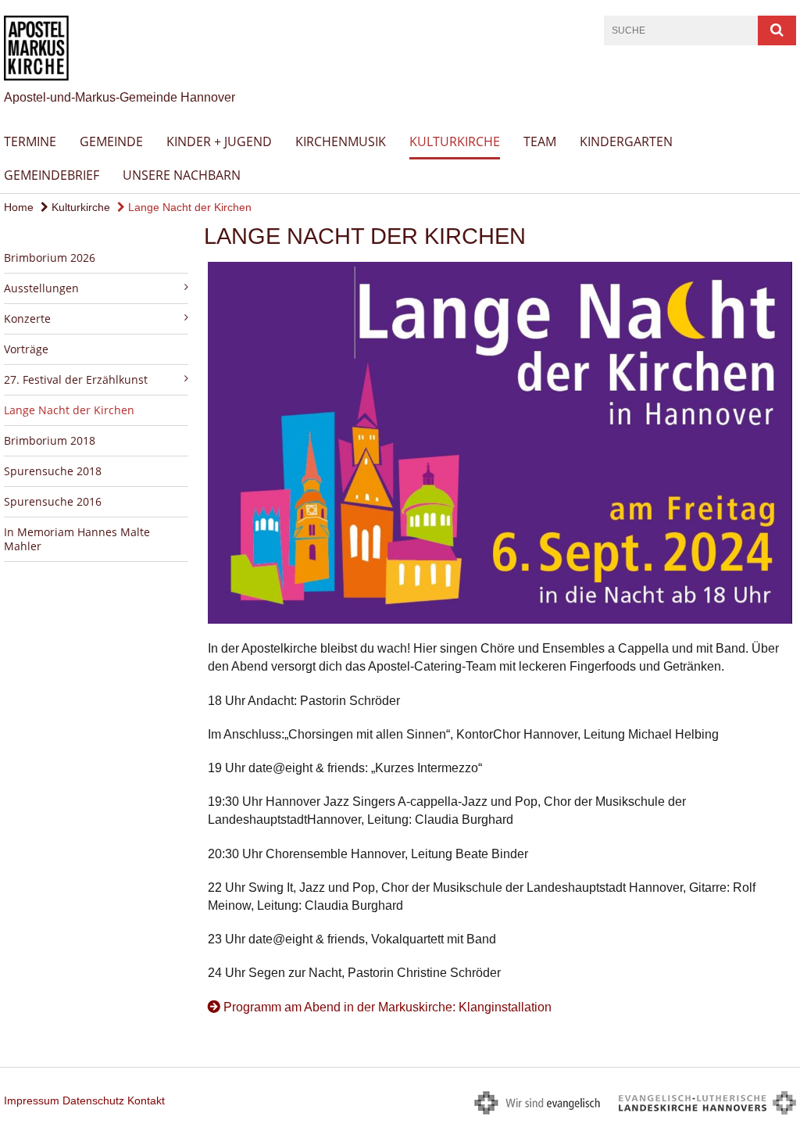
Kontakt (146, 1100)
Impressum (31, 1100)
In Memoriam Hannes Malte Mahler (77, 538)
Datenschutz (93, 1100)
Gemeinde (111, 141)
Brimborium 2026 (49, 257)
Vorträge (26, 349)
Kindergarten (626, 141)
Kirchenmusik (340, 141)
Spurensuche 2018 (53, 470)
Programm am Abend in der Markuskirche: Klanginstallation (387, 1007)
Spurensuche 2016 (53, 501)
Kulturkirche (454, 141)
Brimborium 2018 (49, 440)
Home (19, 207)
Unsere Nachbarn (182, 175)
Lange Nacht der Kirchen (188, 207)
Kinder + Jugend (219, 141)
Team (539, 141)
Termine (30, 141)
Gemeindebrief (51, 175)
